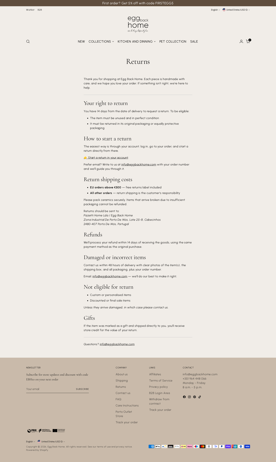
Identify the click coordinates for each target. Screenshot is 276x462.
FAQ (118, 399)
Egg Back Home (56, 446)
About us (122, 374)
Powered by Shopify (37, 450)
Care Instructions (127, 405)
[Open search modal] (28, 41)
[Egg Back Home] (138, 24)
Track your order (127, 422)
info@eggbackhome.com (138, 164)
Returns (121, 387)
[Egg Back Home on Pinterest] (195, 397)
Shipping (122, 380)
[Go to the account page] (241, 41)
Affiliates (155, 374)
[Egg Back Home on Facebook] (185, 397)
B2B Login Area (159, 393)
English (214, 9)
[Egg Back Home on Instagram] (190, 397)
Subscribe (82, 389)
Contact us (123, 393)
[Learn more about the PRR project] (46, 431)
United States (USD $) (237, 9)
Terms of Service (160, 380)
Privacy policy (158, 387)
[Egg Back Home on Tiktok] (200, 397)
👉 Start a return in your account (106, 157)
